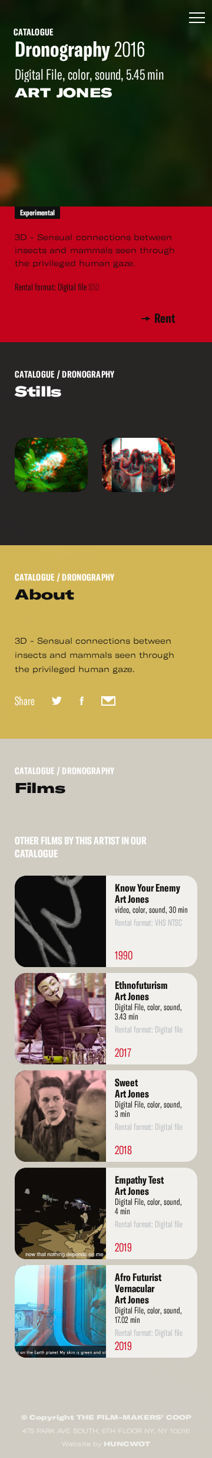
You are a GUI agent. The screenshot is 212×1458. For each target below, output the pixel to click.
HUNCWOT (127, 1444)
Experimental (37, 212)
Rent (164, 318)
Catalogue (34, 32)
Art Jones (63, 92)
